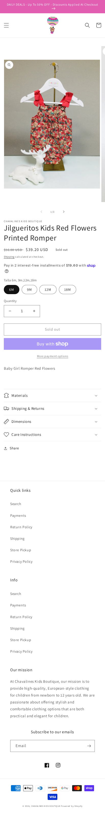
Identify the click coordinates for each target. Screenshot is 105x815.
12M (48, 289)
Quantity (10, 301)
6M (11, 289)
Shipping (9, 256)
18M (67, 289)
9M (29, 289)
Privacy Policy (21, 561)
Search (15, 503)
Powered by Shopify (72, 806)
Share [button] (14, 448)
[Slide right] (63, 211)
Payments (18, 515)
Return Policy (21, 527)
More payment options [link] (52, 356)
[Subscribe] (89, 746)
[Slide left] (41, 211)
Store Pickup (20, 550)
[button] (6, 25)
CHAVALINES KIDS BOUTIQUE (45, 806)
